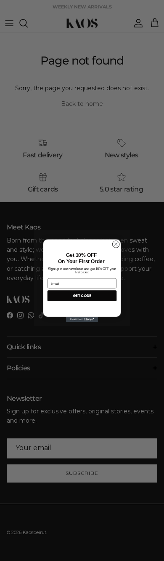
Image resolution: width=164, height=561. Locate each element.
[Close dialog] (115, 244)
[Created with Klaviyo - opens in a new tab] (82, 319)
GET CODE (82, 295)
